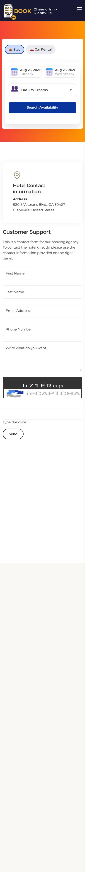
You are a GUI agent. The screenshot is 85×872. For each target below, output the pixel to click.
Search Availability (42, 107)
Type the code (14, 422)
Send (13, 434)
